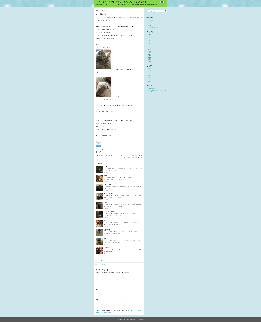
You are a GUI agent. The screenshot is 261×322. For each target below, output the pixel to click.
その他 (116, 17)
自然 (140, 17)
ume (141, 157)
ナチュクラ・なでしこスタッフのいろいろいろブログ (121, 2)
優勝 (105, 239)
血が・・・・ (107, 221)
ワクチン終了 (107, 184)
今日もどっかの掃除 (109, 212)
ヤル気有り (107, 248)
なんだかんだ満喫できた (154, 27)
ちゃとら (124, 155)
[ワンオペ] (99, 169)
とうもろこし (151, 20)
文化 (131, 17)
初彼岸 (105, 202)
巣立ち (149, 25)
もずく (132, 155)
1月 (149, 46)
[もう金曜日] (99, 232)
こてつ (116, 155)
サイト (97, 299)
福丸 (136, 157)
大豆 (132, 157)
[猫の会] (99, 178)
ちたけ (149, 21)
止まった (150, 23)
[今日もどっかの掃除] (99, 214)
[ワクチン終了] (99, 187)
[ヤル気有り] (99, 250)
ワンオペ (106, 166)
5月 (149, 40)
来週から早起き (102, 264)
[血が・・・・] (99, 223)
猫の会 (105, 175)
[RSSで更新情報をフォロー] (163, 2)
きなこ (112, 155)
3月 (149, 43)
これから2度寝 (102, 260)
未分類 (134, 17)
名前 (97, 289)
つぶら (128, 155)
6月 (149, 38)
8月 (149, 36)
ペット (124, 17)
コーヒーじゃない (108, 193)
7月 (149, 37)
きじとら (108, 155)
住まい (128, 17)
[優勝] (99, 241)
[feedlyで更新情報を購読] (161, 2)
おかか (100, 155)
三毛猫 (128, 157)
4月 (149, 41)
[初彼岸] (99, 205)
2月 (149, 44)
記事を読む (106, 172)
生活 (138, 17)
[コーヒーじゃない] (99, 196)
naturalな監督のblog (152, 88)
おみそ (103, 155)
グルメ (120, 17)
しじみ (120, 155)
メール (97, 294)
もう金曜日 (107, 230)
